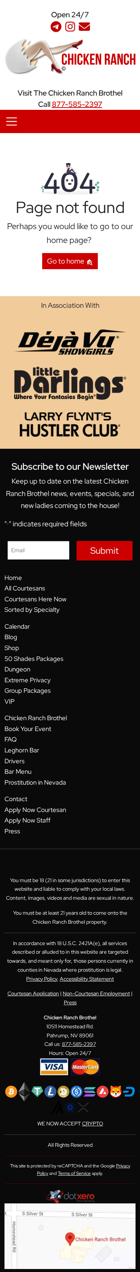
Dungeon (17, 669)
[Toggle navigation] (11, 121)
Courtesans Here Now (35, 599)
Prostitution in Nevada (35, 782)
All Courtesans (24, 588)
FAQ (10, 739)
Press (12, 831)
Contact (15, 799)
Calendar (17, 626)
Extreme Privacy (27, 680)
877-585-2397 (77, 104)
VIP (9, 701)
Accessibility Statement (87, 978)
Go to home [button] (66, 261)
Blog (10, 637)
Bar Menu (17, 771)
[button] (134, 9)
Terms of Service (74, 1173)
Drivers (14, 761)
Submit (104, 550)
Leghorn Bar (21, 750)
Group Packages (27, 690)
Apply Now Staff (27, 820)
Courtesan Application (33, 993)
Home (13, 578)
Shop (11, 648)
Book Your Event (27, 729)
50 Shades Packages (33, 659)
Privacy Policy (41, 978)
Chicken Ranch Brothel (35, 718)
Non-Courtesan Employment (96, 993)
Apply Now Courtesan (35, 810)
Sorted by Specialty (32, 609)
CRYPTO (92, 1123)
